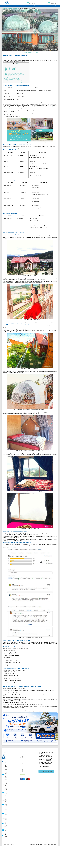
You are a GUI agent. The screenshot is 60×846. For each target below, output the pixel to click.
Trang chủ (4, 5)
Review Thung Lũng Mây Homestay (10, 72)
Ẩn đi (18, 63)
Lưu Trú (17, 8)
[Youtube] (29, 779)
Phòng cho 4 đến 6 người (10, 69)
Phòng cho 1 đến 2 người (10, 68)
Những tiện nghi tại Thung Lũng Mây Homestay (14, 75)
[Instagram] (27, 779)
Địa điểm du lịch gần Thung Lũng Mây (12, 79)
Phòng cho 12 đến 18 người (10, 70)
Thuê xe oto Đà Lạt (33, 844)
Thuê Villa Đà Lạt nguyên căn (38, 5)
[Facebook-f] (21, 779)
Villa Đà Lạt (40, 844)
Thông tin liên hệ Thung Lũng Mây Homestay (12, 65)
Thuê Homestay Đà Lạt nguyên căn (50, 5)
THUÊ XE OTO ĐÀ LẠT (5, 8)
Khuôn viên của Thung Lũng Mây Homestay (13, 73)
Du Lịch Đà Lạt (11, 8)
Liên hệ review (53, 844)
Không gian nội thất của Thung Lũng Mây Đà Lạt (14, 74)
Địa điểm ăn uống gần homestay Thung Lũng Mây (15, 80)
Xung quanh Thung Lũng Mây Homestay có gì (12, 78)
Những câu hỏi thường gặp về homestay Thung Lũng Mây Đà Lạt (16, 82)
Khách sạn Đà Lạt (29, 5)
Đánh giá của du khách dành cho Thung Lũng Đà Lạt (15, 77)
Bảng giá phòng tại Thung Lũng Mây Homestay (13, 67)
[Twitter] (24, 779)
